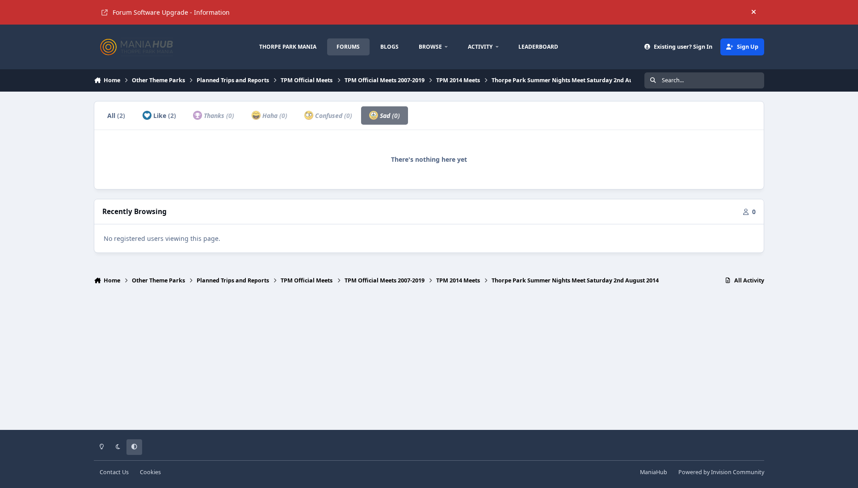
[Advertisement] (429, 361)
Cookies (150, 472)
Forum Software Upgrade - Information (171, 12)
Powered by (721, 472)
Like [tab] (163, 115)
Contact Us (114, 472)
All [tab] (116, 115)
